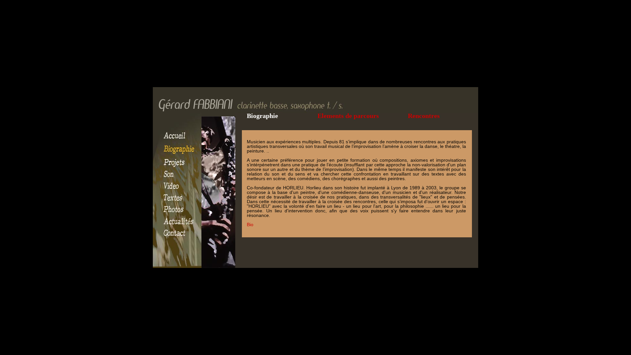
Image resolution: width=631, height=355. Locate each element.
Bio (250, 224)
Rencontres (424, 115)
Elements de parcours (348, 115)
